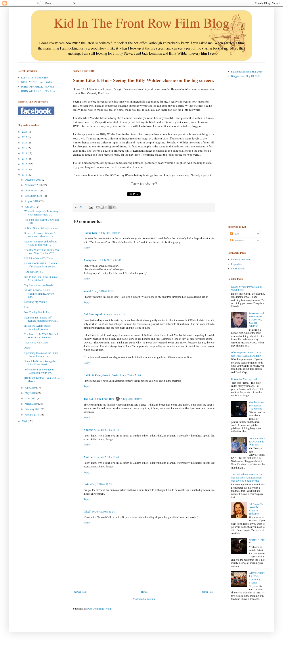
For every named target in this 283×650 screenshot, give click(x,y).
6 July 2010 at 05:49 (108, 457)
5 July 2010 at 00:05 (109, 232)
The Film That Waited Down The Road (41, 221)
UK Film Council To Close (38, 258)
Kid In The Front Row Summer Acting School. (40, 278)
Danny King (91, 233)
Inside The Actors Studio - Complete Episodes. (38, 327)
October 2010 (32, 190)
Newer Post (80, 591)
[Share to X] (106, 207)
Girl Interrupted (93, 314)
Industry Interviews (241, 259)
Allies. (27, 347)
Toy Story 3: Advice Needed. (39, 285)
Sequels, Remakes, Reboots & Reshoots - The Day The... (40, 234)
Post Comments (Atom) (99, 608)
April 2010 (31, 398)
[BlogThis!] (102, 207)
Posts (236, 233)
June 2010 (30, 387)
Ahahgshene (91, 260)
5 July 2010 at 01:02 (110, 260)
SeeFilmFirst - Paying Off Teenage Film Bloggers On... (41, 319)
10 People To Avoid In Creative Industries (256, 508)
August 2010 (32, 201)
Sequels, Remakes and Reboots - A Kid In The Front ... (41, 243)
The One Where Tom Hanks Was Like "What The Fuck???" (41, 251)
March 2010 (31, 403)
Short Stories (238, 268)
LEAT (87, 511)
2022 (25, 137)
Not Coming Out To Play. (37, 312)
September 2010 (33, 195)
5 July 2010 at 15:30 (114, 314)
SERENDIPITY (256, 541)
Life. (26, 307)
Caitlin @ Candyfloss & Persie (101, 375)
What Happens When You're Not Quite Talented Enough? (246, 354)
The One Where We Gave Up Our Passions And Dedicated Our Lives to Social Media (246, 477)
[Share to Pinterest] (115, 207)
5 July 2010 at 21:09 (130, 375)
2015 (25, 148)
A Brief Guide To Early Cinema (40, 228)
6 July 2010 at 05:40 (108, 429)
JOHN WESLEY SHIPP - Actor (38, 91)
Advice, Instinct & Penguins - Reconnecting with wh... (39, 371)
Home (144, 591)
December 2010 (33, 179)
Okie (86, 484)
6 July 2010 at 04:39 (131, 398)
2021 (25, 142)
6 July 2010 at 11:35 (101, 484)
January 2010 (32, 414)
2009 (25, 421)
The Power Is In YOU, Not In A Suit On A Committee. (41, 335)
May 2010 (30, 393)
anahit (87, 291)
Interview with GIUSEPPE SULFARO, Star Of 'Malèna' (256, 319)
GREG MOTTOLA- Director (36, 82)
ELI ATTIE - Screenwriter (34, 77)
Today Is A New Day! (36, 342)
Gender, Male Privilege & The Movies (256, 405)
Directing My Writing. (36, 301)
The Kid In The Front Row (99, 399)
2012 (25, 164)
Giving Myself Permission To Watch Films (246, 288)
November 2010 (33, 185)
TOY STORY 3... (33, 271)
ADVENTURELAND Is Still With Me (257, 441)
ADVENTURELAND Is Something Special (257, 577)
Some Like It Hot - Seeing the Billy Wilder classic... (39, 362)
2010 (25, 174)
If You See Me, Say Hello (244, 379)
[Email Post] (91, 206)
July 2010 (30, 206)
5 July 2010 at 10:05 (103, 291)
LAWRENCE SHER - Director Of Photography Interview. (40, 264)
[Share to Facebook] (110, 207)
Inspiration (236, 264)
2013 (25, 158)
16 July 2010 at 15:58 (103, 511)
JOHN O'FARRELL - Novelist (37, 86)
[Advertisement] (245, 151)
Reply (87, 247)
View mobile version (144, 598)
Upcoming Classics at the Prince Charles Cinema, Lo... (41, 354)
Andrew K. (90, 430)
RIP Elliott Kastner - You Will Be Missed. (41, 379)
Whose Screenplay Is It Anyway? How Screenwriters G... (41, 212)
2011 (25, 169)
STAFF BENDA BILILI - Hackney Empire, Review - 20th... (40, 293)
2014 (25, 153)
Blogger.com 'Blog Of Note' (245, 76)
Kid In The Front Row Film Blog (141, 22)
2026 (25, 131)
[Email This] (98, 207)
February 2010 (33, 409)
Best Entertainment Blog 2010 (246, 71)
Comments (239, 240)
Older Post (207, 591)
